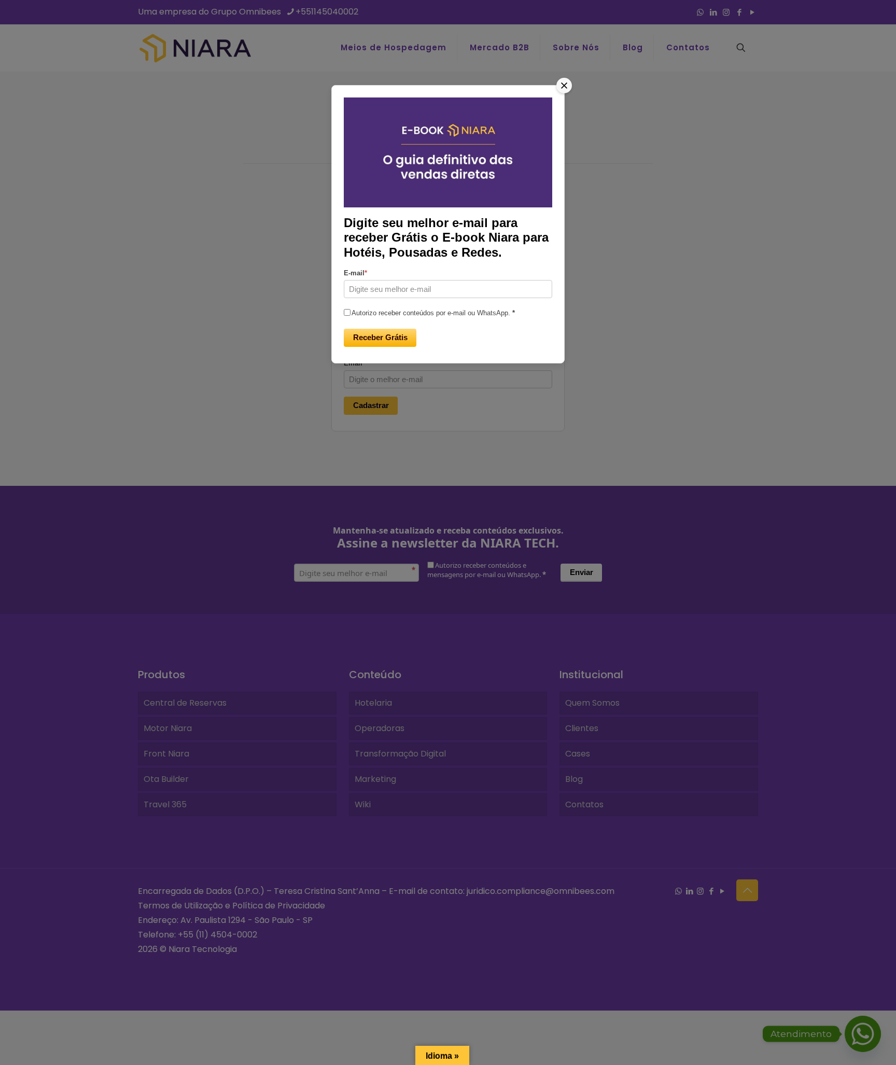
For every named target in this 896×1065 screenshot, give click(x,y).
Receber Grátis (380, 337)
